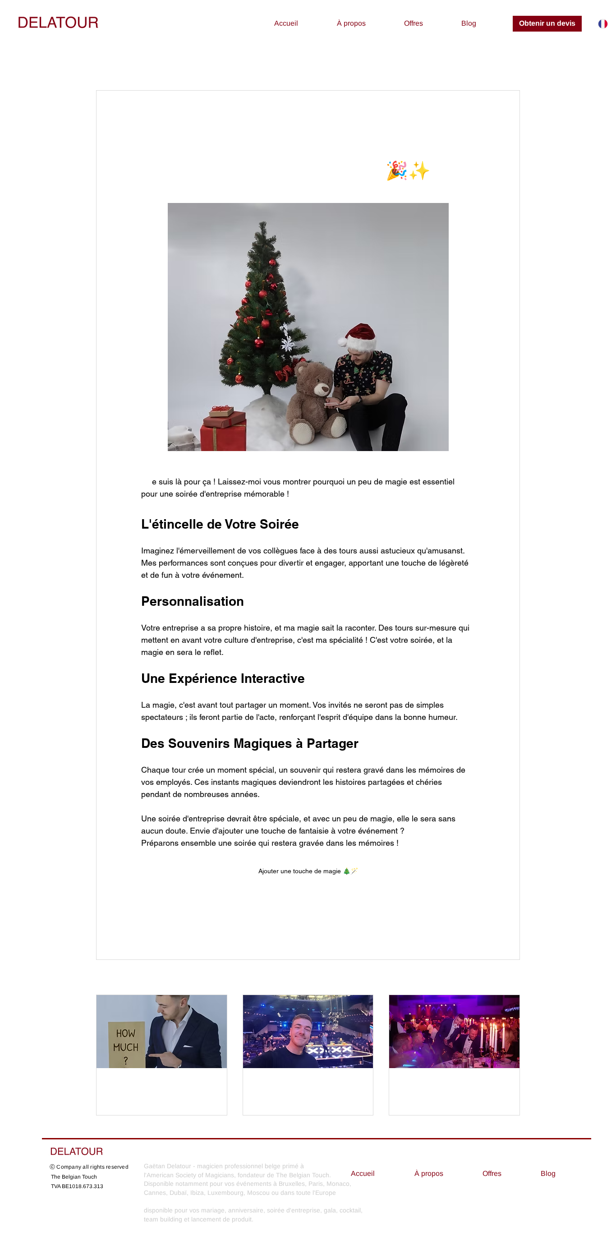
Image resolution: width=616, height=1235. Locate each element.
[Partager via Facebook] (145, 917)
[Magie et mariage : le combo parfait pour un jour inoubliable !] (454, 1031)
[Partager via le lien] (211, 917)
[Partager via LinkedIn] (189, 917)
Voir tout (508, 978)
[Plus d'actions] (469, 123)
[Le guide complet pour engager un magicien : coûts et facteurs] (162, 1031)
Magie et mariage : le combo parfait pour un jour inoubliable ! (452, 1088)
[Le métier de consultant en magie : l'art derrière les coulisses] (308, 1031)
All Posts (110, 63)
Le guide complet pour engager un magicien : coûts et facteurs (150, 1088)
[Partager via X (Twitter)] (167, 917)
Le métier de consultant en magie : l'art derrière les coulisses (305, 1088)
